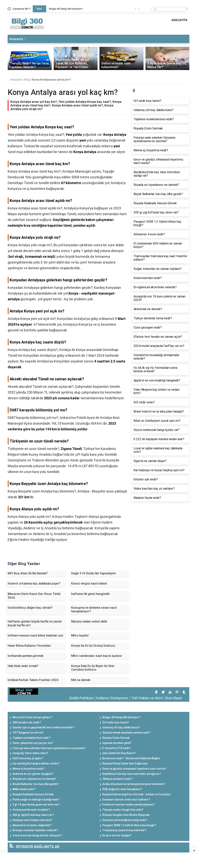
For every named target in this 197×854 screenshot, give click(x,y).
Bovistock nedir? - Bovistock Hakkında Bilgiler (131, 758)
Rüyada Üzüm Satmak (116, 737)
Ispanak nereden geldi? (117, 742)
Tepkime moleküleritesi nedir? (31, 737)
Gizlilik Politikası (81, 698)
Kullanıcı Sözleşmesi (112, 698)
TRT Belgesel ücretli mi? (28, 732)
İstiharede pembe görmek (25, 656)
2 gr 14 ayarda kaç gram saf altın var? (36, 804)
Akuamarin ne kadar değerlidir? (32, 825)
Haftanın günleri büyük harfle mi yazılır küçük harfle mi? (35, 623)
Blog (27, 79)
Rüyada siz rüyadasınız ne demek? (34, 778)
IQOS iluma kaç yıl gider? (28, 758)
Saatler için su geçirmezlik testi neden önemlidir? (43, 727)
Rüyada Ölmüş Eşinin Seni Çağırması (125, 763)
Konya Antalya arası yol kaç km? (51, 79)
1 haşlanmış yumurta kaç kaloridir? (124, 830)
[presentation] (135, 9)
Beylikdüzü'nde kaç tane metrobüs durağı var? (131, 773)
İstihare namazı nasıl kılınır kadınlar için (35, 635)
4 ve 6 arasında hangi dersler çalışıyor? (37, 835)
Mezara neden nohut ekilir (89, 621)
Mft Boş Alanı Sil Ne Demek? (28, 573)
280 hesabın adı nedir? (27, 722)
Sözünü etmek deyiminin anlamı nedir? (126, 732)
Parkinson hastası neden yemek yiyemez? (128, 804)
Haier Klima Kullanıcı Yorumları (29, 645)
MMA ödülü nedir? (24, 789)
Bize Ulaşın (173, 698)
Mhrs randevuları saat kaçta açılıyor (96, 656)
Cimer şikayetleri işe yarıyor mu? (33, 742)
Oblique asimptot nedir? (117, 778)
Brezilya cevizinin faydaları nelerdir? (35, 830)
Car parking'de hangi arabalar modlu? (36, 763)
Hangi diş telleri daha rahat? (30, 753)
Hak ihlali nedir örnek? (23, 666)
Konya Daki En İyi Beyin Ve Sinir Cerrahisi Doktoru (92, 667)
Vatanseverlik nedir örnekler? (31, 809)
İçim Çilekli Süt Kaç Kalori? (119, 753)
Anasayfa (16, 39)
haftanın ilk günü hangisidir (90, 594)
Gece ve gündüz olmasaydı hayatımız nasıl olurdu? (134, 768)
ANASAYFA (179, 20)
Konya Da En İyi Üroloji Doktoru (93, 645)
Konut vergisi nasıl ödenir (89, 583)
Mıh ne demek (80, 680)
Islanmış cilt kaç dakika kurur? (121, 727)
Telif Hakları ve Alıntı (147, 698)
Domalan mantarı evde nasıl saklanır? (126, 799)
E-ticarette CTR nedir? (116, 748)
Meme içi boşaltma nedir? (29, 768)
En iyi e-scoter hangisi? (116, 835)
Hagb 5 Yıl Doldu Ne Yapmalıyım (93, 573)
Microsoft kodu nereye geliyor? (32, 717)
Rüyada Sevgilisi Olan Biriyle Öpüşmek (125, 814)
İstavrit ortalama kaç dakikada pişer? (34, 583)
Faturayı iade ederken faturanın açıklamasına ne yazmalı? (49, 748)
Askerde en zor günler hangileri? (33, 773)
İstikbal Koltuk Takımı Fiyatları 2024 (33, 680)
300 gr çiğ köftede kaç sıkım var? (33, 814)
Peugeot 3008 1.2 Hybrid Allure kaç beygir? (129, 825)
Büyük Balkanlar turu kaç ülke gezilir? (36, 784)
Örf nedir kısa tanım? (115, 722)
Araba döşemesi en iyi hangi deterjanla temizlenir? (133, 784)
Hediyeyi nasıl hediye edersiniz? (33, 820)
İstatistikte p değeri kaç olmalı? (30, 607)
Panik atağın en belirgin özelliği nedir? (36, 799)
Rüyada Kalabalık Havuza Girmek (33, 794)
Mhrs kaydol (79, 635)
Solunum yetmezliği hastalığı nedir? (124, 820)
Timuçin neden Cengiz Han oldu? (122, 809)
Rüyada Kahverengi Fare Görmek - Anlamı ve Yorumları (136, 794)
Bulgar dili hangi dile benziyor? (66, 8)
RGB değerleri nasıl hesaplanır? (122, 789)
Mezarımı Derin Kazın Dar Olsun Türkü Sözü (34, 595)
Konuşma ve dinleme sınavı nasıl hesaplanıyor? (94, 609)
